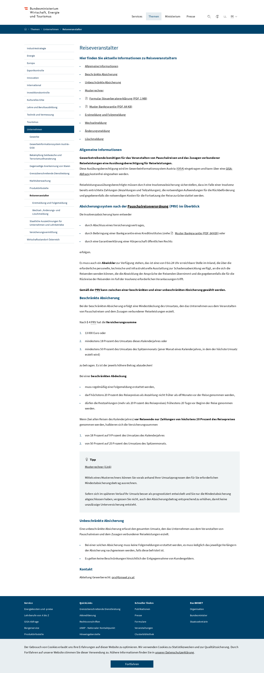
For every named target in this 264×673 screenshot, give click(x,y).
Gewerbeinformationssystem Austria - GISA (50, 145)
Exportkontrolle (35, 70)
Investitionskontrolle (38, 92)
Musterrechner (94, 90)
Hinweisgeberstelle (90, 634)
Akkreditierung (88, 615)
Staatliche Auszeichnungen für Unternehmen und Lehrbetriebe (47, 223)
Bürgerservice (31, 628)
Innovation (33, 77)
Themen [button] (154, 16)
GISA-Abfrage (31, 621)
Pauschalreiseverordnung (148, 206)
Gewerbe (34, 136)
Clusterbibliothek (144, 634)
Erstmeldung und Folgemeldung (49, 202)
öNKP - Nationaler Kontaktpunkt (97, 628)
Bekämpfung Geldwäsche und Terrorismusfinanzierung (46, 156)
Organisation (197, 609)
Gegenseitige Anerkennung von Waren (50, 166)
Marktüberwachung (40, 180)
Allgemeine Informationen (101, 66)
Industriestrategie (36, 48)
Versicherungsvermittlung (43, 232)
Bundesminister (198, 615)
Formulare (140, 621)
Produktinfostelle (39, 188)
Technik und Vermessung (40, 114)
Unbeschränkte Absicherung (103, 82)
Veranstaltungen (144, 628)
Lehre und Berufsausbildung (42, 107)
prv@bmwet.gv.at (123, 577)
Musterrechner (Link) (98, 467)
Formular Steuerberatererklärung (118, 98)
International (34, 85)
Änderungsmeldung (97, 131)
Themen (35, 29)
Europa (31, 63)
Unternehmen (51, 29)
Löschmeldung (94, 139)
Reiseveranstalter (48, 195)
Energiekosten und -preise (38, 609)
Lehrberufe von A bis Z (36, 615)
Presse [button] (191, 16)
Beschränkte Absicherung (101, 74)
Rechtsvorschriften (90, 621)
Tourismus (32, 122)
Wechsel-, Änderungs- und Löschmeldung (46, 212)
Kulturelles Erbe (35, 100)
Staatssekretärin (199, 621)
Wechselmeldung (96, 123)
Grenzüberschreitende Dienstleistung (49, 173)
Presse (138, 615)
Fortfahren (132, 664)
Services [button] (137, 16)
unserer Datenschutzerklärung (174, 652)
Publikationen (142, 609)
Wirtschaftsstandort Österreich (43, 239)
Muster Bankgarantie (110, 107)
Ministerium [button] (172, 16)
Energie (31, 55)
